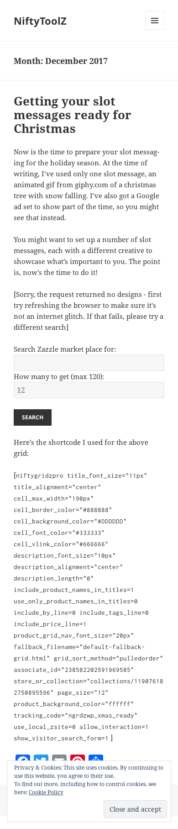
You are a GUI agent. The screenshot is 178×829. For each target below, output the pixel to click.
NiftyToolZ (40, 20)
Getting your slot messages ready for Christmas (72, 115)
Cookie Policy (46, 792)
